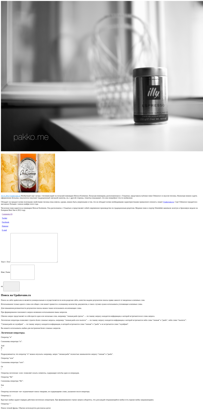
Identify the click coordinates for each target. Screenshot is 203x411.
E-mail (4, 230)
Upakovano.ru (168, 202)
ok (2, 286)
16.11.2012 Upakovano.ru (10, 196)
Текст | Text (5, 262)
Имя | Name (5, 272)
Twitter (4, 218)
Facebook (5, 222)
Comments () (7, 214)
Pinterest (5, 226)
